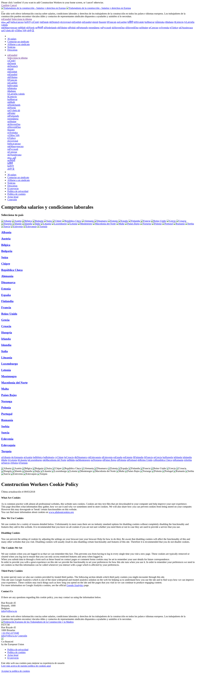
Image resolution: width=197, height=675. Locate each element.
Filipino (62, 27)
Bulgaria (6, 251)
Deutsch (54, 22)
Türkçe (174, 27)
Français (111, 22)
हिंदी (130, 22)
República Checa (12, 270)
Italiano (169, 22)
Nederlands (50, 27)
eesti (95, 22)
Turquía (6, 451)
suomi (102, 22)
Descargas (12, 50)
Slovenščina (132, 27)
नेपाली (39, 27)
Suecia (5, 432)
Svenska (164, 27)
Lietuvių (179, 22)
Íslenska (160, 22)
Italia (4, 351)
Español (6, 19)
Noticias (11, 47)
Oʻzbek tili (7, 30)
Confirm (5, 5)
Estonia (6, 288)
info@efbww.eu (9, 611)
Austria (6, 238)
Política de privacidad (17, 191)
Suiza (4, 257)
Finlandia (7, 301)
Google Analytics (74, 585)
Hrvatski (139, 22)
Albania (6, 232)
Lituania (6, 357)
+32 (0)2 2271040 (10, 633)
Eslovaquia (8, 445)
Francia (6, 307)
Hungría (6, 332)
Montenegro (9, 376)
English (76, 22)
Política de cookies (16, 194)
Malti (22, 27)
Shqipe (143, 27)
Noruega (6, 401)
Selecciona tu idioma (22, 19)
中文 (30, 30)
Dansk (44, 22)
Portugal (6, 413)
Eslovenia (7, 438)
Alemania (7, 276)
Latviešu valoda (16, 94)
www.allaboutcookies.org (61, 512)
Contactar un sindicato (18, 41)
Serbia (5, 426)
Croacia (6, 326)
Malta (5, 388)
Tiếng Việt (20, 30)
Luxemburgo (9, 363)
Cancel (13, 5)
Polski (72, 27)
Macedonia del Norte (14, 382)
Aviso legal (12, 196)
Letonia (6, 370)
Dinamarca (8, 282)
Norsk (30, 27)
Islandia (6, 345)
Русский (105, 27)
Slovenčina (118, 27)
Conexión (12, 199)
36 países (11, 39)
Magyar (150, 22)
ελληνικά (65, 22)
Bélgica (5, 245)
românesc (94, 27)
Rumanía (7, 420)
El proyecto (13, 188)
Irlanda (6, 338)
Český (35, 22)
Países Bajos (9, 395)
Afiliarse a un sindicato (18, 44)
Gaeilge (122, 22)
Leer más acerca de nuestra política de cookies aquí (26, 666)
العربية (5, 22)
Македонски (9, 27)
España (6, 295)
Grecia (5, 320)
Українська (186, 27)
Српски (153, 27)
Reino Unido (9, 313)
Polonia (6, 407)
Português (82, 27)
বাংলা (27, 22)
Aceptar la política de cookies (15, 671)
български (17, 22)
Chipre (5, 263)
